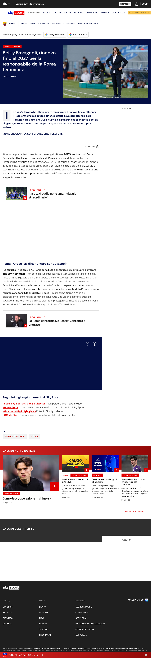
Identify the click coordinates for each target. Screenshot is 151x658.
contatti (135, 648)
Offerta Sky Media (85, 629)
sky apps (43, 612)
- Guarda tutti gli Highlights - (19, 411)
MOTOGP (105, 13)
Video (33, 24)
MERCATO (79, 13)
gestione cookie (84, 607)
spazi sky (43, 629)
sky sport (8, 607)
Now (41, 618)
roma (34, 436)
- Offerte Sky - (11, 415)
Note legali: (80, 601)
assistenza (126, 648)
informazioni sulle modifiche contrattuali (84, 648)
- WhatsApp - (10, 407)
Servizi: (42, 601)
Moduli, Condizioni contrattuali (40, 648)
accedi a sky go (136, 600)
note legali (81, 618)
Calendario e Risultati (49, 24)
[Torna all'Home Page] (16, 13)
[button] (94, 343)
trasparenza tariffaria (113, 648)
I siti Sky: (6, 601)
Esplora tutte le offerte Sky (30, 4)
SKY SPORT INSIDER (139, 13)
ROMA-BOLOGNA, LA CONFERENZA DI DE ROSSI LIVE (33, 133)
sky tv (42, 607)
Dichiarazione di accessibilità (90, 624)
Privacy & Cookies (60, 648)
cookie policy (83, 612)
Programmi (45, 635)
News (24, 24)
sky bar (43, 624)
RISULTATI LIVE (50, 13)
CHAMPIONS (92, 13)
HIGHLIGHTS (65, 13)
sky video (8, 618)
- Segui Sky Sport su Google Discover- (24, 403)
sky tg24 (7, 612)
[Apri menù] (4, 13)
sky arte (7, 624)
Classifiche (69, 24)
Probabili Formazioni (88, 24)
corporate (81, 635)
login (145, 4)
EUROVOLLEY (118, 13)
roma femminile (15, 436)
